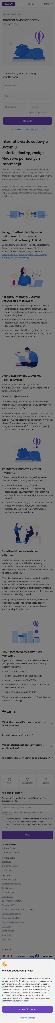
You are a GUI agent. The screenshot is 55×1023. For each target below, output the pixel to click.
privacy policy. (23, 1000)
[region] (27, 991)
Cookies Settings (27, 1017)
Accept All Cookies (27, 1009)
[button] (5, 964)
